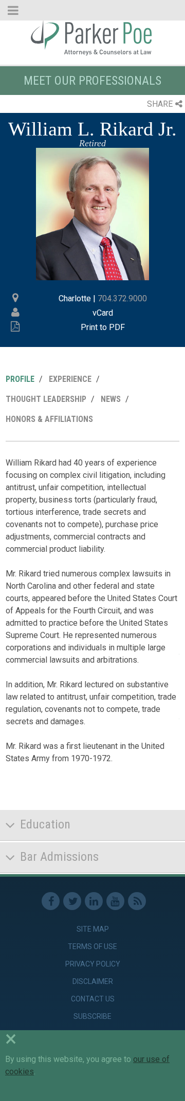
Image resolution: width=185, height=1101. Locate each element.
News (111, 399)
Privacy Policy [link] (92, 964)
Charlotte (75, 298)
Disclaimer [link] (92, 981)
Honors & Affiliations (49, 419)
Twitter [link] (72, 901)
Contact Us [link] (93, 999)
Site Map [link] (93, 929)
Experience (70, 379)
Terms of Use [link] (92, 946)
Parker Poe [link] (92, 37)
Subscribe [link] (92, 1016)
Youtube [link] (115, 901)
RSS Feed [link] (137, 901)
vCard (102, 313)
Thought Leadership (46, 399)
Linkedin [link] (94, 901)
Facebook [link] (51, 901)
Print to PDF (103, 327)
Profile (20, 379)
